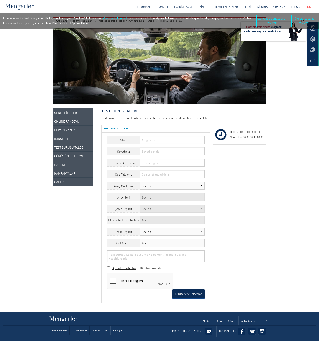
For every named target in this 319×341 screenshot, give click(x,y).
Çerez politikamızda (115, 18)
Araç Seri (123, 197)
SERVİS (248, 6)
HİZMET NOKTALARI (226, 6)
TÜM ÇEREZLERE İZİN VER (303, 21)
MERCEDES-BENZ (212, 320)
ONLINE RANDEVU (66, 121)
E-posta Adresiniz (123, 163)
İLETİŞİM (295, 6)
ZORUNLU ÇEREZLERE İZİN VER (271, 21)
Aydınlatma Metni (124, 268)
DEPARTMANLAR (65, 130)
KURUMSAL (144, 6)
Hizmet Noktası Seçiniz (123, 220)
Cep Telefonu (123, 174)
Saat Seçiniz (123, 243)
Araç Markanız (123, 186)
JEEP (264, 320)
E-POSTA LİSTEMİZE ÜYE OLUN (186, 331)
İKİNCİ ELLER (63, 139)
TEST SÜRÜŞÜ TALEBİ (69, 147)
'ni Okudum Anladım (137, 268)
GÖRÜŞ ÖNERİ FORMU (69, 156)
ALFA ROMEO (248, 320)
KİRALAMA (279, 6)
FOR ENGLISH (59, 330)
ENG (308, 6)
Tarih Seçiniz (123, 232)
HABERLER (61, 164)
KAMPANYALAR (64, 173)
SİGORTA (262, 6)
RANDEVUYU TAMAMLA (188, 293)
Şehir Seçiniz (123, 209)
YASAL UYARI (79, 330)
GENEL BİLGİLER (65, 113)
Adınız (123, 140)
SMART (232, 320)
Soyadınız (123, 151)
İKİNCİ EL (204, 6)
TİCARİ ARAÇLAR (184, 6)
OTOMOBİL (162, 6)
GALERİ (59, 182)
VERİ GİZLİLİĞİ (100, 330)
